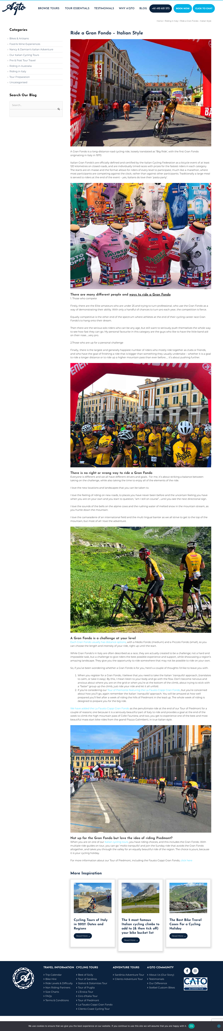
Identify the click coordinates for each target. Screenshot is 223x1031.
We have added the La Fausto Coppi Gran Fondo (99, 708)
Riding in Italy (17, 71)
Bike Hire (50, 979)
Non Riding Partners (57, 987)
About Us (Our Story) (161, 974)
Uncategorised (18, 82)
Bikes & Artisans (19, 38)
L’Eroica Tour (85, 991)
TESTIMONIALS (104, 8)
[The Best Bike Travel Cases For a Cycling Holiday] (188, 897)
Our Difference (158, 983)
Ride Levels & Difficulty (59, 983)
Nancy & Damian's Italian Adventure (31, 49)
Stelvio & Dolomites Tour (92, 983)
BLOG (143, 8)
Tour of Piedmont (88, 1000)
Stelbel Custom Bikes (162, 987)
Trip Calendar (53, 974)
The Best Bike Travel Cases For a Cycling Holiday (185, 924)
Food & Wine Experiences (24, 44)
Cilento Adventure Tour (129, 979)
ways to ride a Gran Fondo (150, 294)
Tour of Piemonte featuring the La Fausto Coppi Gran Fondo (143, 690)
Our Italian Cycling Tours (24, 55)
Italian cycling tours (116, 841)
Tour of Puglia (86, 987)
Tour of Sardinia (87, 979)
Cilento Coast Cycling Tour (94, 1008)
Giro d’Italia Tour (88, 996)
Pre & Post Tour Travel (22, 60)
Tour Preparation (19, 76)
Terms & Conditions (57, 1000)
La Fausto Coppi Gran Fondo (95, 1004)
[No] (219, 1026)
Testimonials (156, 979)
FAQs (48, 996)
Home (160, 21)
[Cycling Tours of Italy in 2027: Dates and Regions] (93, 897)
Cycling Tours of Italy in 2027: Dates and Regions (91, 924)
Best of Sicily (85, 974)
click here (186, 860)
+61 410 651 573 (160, 8)
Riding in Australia (20, 65)
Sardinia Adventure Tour (129, 974)
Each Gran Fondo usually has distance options (98, 642)
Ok (191, 1026)
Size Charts (52, 991)
